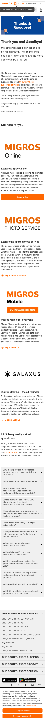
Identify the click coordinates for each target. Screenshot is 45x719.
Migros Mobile (8, 642)
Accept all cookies (22, 710)
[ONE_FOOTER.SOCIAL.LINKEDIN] (39, 685)
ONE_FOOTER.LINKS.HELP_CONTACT (18, 619)
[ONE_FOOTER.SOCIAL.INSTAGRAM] (25, 685)
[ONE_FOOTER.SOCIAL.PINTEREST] (32, 685)
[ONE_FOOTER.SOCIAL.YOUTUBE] (18, 685)
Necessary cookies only (22, 716)
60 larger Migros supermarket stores (17, 83)
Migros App (7, 646)
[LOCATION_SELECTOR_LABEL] (16, 3)
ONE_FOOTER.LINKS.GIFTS (13, 630)
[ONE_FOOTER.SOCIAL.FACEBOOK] (4, 685)
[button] (22, 472)
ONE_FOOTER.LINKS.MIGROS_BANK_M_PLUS (21, 634)
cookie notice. (31, 705)
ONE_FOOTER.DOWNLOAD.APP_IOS (9, 680)
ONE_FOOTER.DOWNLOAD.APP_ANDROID (27, 680)
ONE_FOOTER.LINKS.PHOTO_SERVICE (18, 638)
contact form (10, 452)
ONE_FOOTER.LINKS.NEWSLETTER (17, 650)
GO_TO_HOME (6, 3)
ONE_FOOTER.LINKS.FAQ (12, 622)
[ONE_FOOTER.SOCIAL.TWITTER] (11, 685)
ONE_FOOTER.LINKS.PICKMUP (15, 626)
